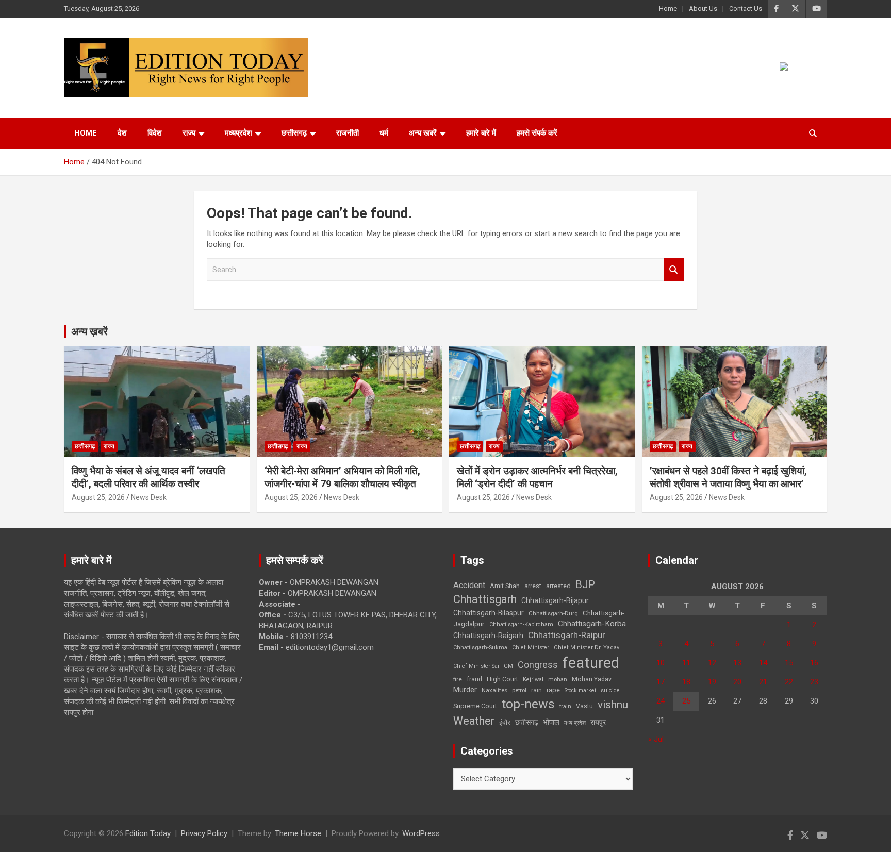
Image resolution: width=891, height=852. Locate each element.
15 (789, 662)
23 (814, 682)
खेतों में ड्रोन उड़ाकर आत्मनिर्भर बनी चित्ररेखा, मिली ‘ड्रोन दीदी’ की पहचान (537, 477)
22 (789, 682)
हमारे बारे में (481, 133)
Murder (465, 689)
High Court (502, 679)
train (565, 706)
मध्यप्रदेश (238, 133)
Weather (473, 720)
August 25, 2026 (98, 497)
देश (122, 133)
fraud (474, 679)
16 (814, 662)
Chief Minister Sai (476, 666)
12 (712, 662)
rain (536, 690)
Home (668, 8)
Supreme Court (475, 706)
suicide (610, 690)
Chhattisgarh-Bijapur (555, 600)
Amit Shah (505, 586)
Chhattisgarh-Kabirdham (521, 624)
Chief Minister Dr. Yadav (586, 647)
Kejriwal (533, 679)
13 (737, 662)
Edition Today (148, 833)
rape (553, 690)
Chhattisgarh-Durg (553, 613)
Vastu (584, 706)
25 (686, 701)
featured (591, 663)
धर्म (384, 133)
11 (686, 662)
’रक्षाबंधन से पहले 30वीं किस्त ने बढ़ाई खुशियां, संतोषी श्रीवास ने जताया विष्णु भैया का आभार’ (728, 477)
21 (763, 682)
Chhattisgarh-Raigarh (488, 635)
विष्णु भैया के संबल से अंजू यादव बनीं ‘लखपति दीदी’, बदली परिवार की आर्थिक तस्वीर (148, 477)
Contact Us (745, 8)
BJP (585, 584)
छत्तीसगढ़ (294, 133)
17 (660, 682)
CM (508, 666)
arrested (558, 586)
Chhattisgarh (485, 599)
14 (763, 662)
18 (686, 682)
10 (660, 662)
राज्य (189, 133)
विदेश (154, 133)
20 (737, 682)
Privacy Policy (204, 833)
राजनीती (347, 133)
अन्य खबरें (423, 133)
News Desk (149, 497)
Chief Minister (530, 647)
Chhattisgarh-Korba (592, 623)
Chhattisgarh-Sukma (480, 647)
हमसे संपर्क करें (537, 133)
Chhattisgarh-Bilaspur (488, 613)
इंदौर (504, 722)
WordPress (421, 833)
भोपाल (551, 722)
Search (674, 269)
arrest (532, 586)
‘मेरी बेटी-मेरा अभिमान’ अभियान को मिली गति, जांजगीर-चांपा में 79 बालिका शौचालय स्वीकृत (342, 477)
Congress (538, 664)
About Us (703, 8)
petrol (519, 690)
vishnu (613, 704)
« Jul (656, 739)
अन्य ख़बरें (89, 331)
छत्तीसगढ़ (526, 722)
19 (712, 682)
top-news (528, 703)
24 (660, 701)
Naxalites (494, 690)
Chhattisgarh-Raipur (566, 635)
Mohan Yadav (592, 679)
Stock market (580, 690)
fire (457, 679)
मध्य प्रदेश (575, 723)
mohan (557, 679)
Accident (469, 585)
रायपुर (598, 722)
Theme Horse (298, 833)
